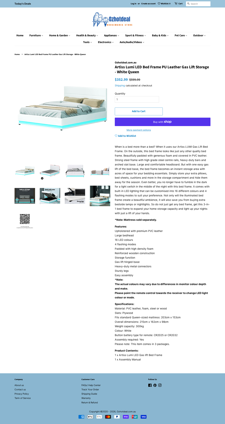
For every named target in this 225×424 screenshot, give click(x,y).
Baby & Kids (159, 35)
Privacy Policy (22, 393)
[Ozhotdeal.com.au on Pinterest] (155, 385)
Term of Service (23, 398)
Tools (86, 42)
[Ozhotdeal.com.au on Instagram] (159, 385)
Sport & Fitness (134, 35)
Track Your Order (90, 389)
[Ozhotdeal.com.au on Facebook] (150, 385)
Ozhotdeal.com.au (126, 411)
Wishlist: (165, 3)
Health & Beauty (86, 35)
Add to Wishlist (126, 136)
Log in (133, 3)
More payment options (139, 130)
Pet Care (180, 35)
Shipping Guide (89, 393)
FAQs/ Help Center (91, 385)
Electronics (105, 42)
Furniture (35, 35)
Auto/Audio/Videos (131, 42)
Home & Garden (58, 35)
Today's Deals (23, 3)
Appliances (110, 35)
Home (19, 35)
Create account (148, 3)
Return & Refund (89, 402)
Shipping (120, 85)
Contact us (20, 389)
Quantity (120, 93)
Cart (180, 3)
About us (19, 385)
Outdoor (198, 35)
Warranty (86, 398)
